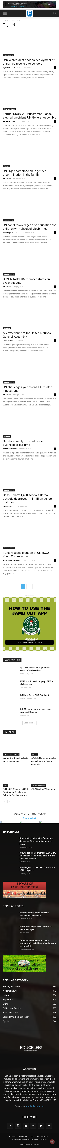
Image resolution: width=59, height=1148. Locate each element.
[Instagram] (18, 1126)
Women (6, 166)
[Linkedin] (25, 1126)
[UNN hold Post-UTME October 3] (10, 699)
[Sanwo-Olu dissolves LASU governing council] (15, 747)
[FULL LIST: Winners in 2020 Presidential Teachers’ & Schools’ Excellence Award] (15, 778)
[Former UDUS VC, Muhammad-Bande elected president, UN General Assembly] (29, 97)
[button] (55, 13)
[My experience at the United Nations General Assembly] (29, 316)
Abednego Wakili (10, 232)
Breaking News (9, 109)
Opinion (7, 328)
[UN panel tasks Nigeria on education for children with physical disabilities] (29, 208)
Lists (5, 785)
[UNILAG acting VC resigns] (43, 778)
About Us (12, 1136)
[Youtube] (49, 1126)
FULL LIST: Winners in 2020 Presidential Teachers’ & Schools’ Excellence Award (15, 792)
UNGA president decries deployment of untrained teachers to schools (29, 61)
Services (44, 1139)
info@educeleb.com (35, 1106)
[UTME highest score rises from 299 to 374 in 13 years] (10, 871)
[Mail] (33, 1126)
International (8, 55)
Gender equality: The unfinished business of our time (24, 443)
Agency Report (9, 67)
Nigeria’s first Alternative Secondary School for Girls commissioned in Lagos (36, 841)
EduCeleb (7, 178)
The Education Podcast (39, 1136)
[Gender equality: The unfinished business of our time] (29, 424)
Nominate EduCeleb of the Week (25, 1139)
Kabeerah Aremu (10, 121)
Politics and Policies (11, 754)
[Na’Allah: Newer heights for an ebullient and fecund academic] (43, 747)
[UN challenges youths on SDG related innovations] (29, 370)
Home (5, 20)
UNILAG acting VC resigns (43, 789)
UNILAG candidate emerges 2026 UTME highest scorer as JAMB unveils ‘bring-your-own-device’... (37, 856)
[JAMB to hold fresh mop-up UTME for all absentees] (10, 685)
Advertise (23, 1136)
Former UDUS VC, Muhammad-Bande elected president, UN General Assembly (29, 115)
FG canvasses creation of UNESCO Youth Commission (26, 554)
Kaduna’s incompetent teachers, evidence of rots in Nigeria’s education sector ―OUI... (37, 943)
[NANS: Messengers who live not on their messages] (10, 930)
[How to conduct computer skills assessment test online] (10, 916)
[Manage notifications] (52, 1141)
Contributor (8, 340)
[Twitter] (41, 1126)
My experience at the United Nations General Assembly (27, 334)
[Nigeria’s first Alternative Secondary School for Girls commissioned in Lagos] (10, 842)
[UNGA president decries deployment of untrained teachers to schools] (29, 43)
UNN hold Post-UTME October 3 (34, 695)
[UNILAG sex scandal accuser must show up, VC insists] (10, 713)
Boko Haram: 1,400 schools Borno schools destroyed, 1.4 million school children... (28, 498)
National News (9, 274)
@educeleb (29, 817)
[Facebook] (10, 1126)
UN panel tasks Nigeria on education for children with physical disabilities (29, 226)
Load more (28, 723)
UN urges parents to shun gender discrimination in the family (24, 172)
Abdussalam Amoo (11, 560)
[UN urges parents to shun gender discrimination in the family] (29, 154)
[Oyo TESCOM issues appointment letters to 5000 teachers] (10, 671)
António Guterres (10, 449)
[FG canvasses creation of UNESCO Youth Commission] (29, 536)
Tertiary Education (38, 785)
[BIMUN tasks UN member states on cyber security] (29, 262)
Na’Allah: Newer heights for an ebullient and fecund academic (43, 761)
